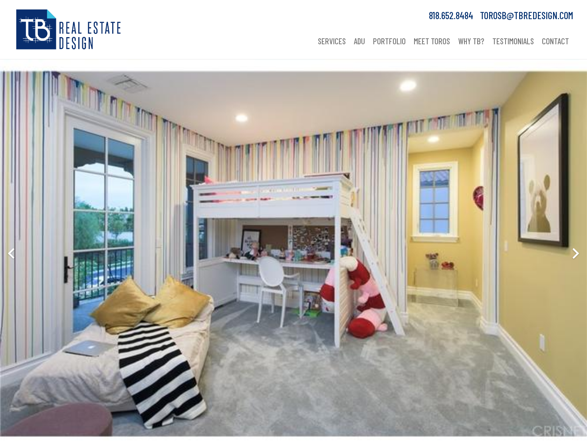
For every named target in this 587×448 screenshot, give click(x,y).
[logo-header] (68, 29)
